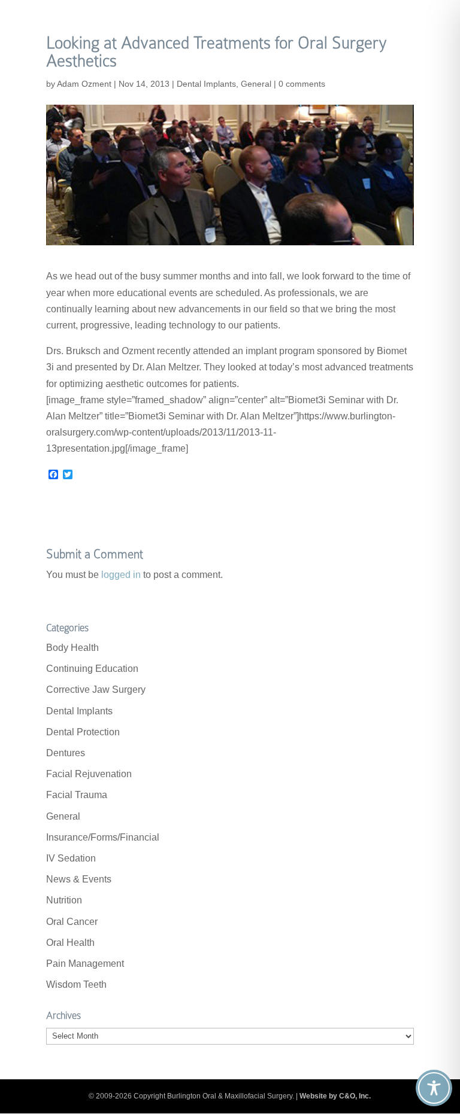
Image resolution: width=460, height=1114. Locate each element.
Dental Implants (206, 84)
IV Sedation (71, 858)
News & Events (78, 879)
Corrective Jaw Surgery (96, 689)
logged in (121, 575)
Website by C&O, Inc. (335, 1096)
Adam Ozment (84, 84)
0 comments (302, 84)
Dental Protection (83, 732)
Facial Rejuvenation (89, 774)
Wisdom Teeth (76, 984)
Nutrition (64, 900)
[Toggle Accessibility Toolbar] (434, 1088)
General (256, 84)
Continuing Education (92, 668)
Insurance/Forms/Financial (102, 837)
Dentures (65, 753)
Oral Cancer (72, 922)
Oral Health (70, 943)
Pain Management (85, 963)
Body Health (72, 648)
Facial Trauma (76, 795)
